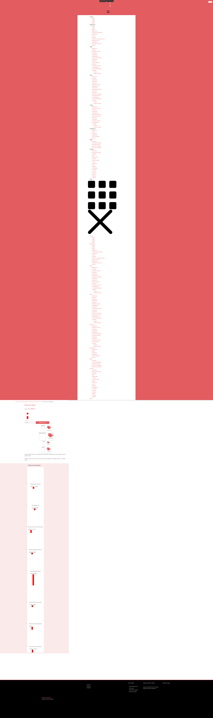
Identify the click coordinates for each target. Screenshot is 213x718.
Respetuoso (92, 24)
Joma (93, 165)
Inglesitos (94, 61)
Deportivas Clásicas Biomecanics (35, 623)
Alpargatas (95, 54)
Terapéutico (92, 128)
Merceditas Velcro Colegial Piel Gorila (35, 527)
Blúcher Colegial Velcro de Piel (35, 602)
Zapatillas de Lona (96, 51)
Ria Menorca (95, 168)
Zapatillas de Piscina (96, 58)
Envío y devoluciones (133, 686)
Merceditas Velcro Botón (35, 484)
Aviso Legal (131, 688)
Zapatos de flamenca (97, 94)
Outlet (91, 17)
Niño (91, 47)
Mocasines (94, 59)
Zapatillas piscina (96, 144)
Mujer (93, 21)
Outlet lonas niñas (38, 401)
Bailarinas (94, 80)
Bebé (93, 23)
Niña (91, 75)
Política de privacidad (133, 689)
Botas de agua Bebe (96, 147)
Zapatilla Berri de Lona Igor (35, 571)
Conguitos (94, 163)
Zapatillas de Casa (96, 65)
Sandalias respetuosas (97, 32)
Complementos (95, 67)
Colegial (94, 37)
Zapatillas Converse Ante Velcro (35, 549)
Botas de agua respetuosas (98, 39)
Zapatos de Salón (96, 116)
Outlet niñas (31, 401)
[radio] (27, 413)
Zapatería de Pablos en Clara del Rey (150, 687)
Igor (93, 155)
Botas (93, 36)
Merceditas (94, 42)
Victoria (94, 158)
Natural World (95, 160)
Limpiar (26, 420)
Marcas (92, 149)
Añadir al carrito (42, 422)
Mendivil (94, 177)
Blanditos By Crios (96, 152)
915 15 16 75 (102, 3)
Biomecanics (95, 157)
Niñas (93, 18)
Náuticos (94, 64)
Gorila (93, 162)
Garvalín (94, 173)
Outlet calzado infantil (23, 401)
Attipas (94, 171)
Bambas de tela (95, 40)
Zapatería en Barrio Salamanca (149, 688)
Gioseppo (94, 166)
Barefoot (94, 141)
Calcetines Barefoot (97, 69)
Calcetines (94, 34)
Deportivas (94, 31)
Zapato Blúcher (95, 136)
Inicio (17, 401)
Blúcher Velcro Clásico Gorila (35, 646)
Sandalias (94, 53)
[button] (112, 207)
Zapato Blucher (95, 62)
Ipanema (94, 176)
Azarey (94, 174)
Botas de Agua (98, 73)
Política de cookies (133, 691)
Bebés (93, 29)
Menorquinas (95, 56)
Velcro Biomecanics (35, 505)
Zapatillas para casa (97, 43)
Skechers (94, 154)
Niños (93, 20)
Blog (91, 179)
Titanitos (94, 169)
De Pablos (94, 150)
